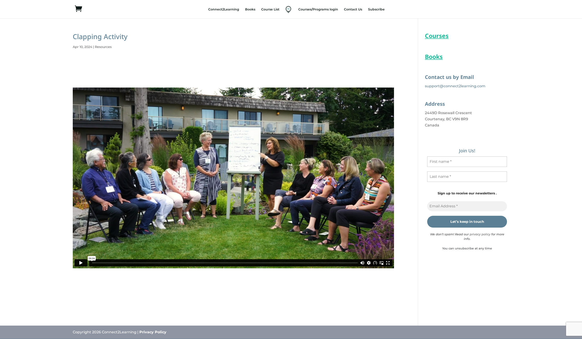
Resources (103, 47)
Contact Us (353, 9)
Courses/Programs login (318, 9)
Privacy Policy (152, 332)
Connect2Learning (223, 9)
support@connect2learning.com (455, 86)
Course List (270, 9)
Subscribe (376, 9)
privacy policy (480, 234)
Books (250, 9)
